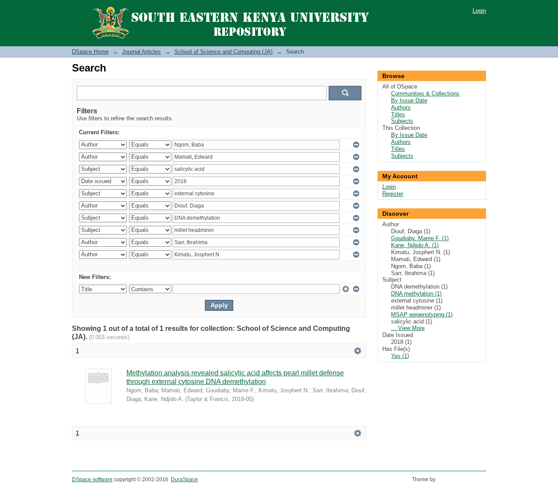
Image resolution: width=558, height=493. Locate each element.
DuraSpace (184, 479)
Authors (401, 107)
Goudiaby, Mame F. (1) (420, 238)
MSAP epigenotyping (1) (422, 314)
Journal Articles (141, 51)
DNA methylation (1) (416, 293)
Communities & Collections (425, 93)
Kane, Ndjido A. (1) (415, 245)
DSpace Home (90, 51)
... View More (408, 328)
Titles (398, 114)
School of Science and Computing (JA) (223, 51)
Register (392, 193)
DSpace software (92, 479)
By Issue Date (409, 100)
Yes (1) (400, 356)
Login (479, 10)
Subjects (402, 121)
